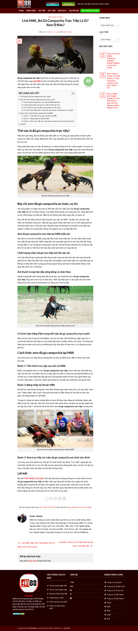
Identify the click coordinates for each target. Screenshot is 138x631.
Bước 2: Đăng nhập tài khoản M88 (36, 119)
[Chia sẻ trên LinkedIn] (64, 499)
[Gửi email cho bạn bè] (55, 499)
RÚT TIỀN (51, 11)
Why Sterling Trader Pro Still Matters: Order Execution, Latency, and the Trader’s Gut (113, 81)
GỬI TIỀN (41, 11)
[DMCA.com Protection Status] (19, 614)
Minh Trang (67, 32)
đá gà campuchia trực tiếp (75, 507)
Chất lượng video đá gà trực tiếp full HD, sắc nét (42, 105)
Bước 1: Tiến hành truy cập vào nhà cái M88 (40, 116)
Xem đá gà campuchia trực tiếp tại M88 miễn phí (42, 102)
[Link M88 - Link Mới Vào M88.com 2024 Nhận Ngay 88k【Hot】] (24, 4)
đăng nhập (32, 561)
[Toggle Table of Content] (72, 93)
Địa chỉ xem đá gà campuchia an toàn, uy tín (37, 100)
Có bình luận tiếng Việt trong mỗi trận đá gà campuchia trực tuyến (48, 110)
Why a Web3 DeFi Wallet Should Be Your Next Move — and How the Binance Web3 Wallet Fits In (113, 101)
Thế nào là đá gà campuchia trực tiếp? (35, 97)
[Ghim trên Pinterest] (60, 499)
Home (21, 11)
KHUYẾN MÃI (74, 11)
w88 (46, 628)
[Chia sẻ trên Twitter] (51, 499)
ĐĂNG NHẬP (31, 11)
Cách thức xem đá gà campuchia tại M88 (36, 113)
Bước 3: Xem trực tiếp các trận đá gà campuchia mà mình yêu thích (49, 121)
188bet (50, 628)
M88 (65, 628)
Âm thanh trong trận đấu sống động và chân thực (42, 108)
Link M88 (88, 507)
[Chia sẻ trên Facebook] (47, 499)
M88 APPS (62, 11)
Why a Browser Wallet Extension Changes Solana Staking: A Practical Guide (113, 61)
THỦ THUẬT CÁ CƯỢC (90, 11)
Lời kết (23, 124)
